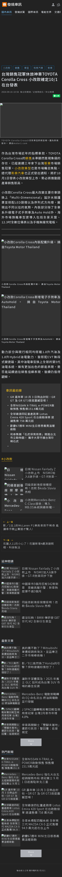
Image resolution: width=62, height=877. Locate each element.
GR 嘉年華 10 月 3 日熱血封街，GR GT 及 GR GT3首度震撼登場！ (32, 398)
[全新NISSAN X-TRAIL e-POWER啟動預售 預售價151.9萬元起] (11, 763)
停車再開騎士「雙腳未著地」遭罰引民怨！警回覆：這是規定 (41, 728)
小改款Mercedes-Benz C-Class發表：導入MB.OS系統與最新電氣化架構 (40, 503)
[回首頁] (14, 4)
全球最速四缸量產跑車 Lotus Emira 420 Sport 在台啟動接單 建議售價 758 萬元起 (32, 417)
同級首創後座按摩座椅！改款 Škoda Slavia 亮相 (40, 488)
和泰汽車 (38, 67)
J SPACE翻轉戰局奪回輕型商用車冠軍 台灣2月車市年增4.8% (41, 713)
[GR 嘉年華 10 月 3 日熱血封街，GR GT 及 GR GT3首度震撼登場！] (11, 794)
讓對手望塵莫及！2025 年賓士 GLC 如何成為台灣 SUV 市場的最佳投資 (41, 682)
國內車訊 (7, 12)
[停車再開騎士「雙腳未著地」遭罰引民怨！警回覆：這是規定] (11, 729)
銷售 (17, 67)
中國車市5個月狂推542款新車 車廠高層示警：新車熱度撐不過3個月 (40, 587)
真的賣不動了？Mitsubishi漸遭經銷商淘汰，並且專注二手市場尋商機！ (40, 651)
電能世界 (46, 12)
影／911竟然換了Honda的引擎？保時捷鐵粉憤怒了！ (41, 665)
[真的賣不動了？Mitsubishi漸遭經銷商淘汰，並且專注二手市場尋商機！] (11, 652)
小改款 (6, 67)
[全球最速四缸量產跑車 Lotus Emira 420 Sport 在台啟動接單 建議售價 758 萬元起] (11, 809)
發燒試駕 (20, 12)
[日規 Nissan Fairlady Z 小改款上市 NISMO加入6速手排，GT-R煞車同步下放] (14, 473)
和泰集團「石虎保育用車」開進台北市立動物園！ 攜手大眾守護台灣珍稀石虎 (33, 437)
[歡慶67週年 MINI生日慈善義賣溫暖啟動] (11, 840)
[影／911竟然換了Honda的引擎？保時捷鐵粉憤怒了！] (11, 667)
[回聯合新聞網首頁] (4, 4)
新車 (50, 67)
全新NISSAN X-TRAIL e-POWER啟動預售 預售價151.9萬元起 (32, 407)
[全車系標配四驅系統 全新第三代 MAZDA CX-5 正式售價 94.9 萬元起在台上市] (11, 825)
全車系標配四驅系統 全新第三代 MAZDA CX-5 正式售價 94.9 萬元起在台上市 (40, 824)
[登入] (53, 5)
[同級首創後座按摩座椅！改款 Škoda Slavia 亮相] (14, 489)
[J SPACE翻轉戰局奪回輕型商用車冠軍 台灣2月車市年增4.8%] (11, 714)
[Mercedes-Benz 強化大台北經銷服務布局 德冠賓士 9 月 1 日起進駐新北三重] (11, 779)
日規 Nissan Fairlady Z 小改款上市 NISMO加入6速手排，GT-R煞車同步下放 (41, 472)
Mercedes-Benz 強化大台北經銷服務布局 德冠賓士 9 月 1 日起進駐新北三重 (40, 778)
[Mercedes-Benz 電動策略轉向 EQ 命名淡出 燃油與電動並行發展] (11, 698)
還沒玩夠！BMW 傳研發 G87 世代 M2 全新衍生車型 (41, 619)
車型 (26, 67)
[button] (58, 4)
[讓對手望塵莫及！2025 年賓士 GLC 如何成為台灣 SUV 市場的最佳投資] (11, 683)
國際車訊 (33, 12)
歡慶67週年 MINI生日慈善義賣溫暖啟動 (32, 427)
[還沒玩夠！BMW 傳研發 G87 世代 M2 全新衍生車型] (11, 622)
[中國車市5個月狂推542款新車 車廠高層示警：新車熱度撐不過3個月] (11, 588)
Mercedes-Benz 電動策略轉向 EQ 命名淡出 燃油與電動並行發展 (40, 697)
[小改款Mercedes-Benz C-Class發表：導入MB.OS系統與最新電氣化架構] (14, 504)
